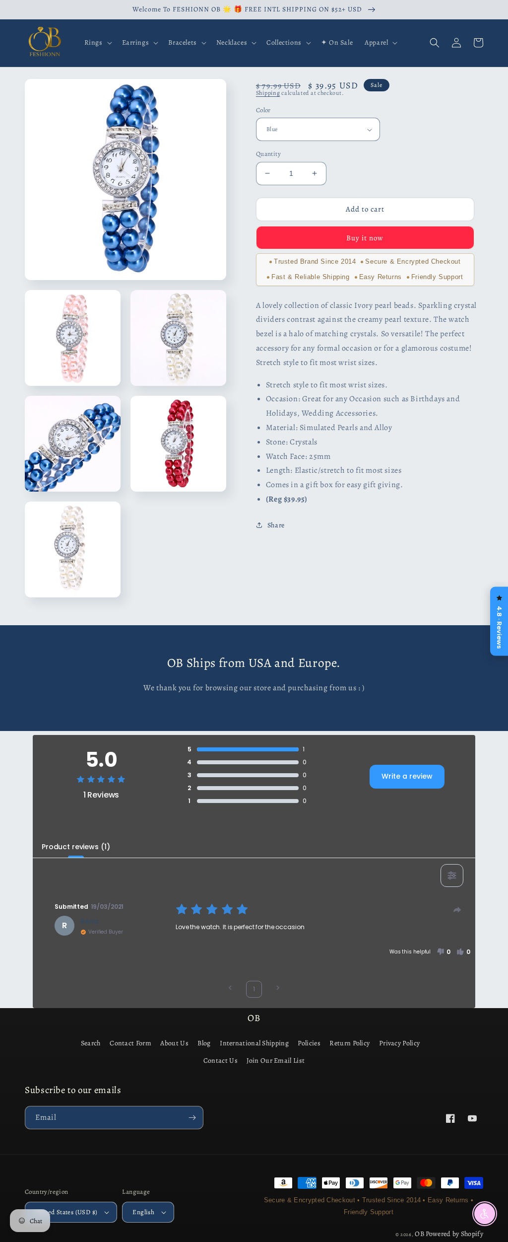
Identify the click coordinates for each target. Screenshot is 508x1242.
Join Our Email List (276, 1060)
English (143, 1212)
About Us (174, 1043)
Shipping (268, 93)
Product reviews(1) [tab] (76, 847)
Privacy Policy (399, 1043)
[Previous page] (230, 989)
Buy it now (364, 238)
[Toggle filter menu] (452, 875)
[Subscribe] (192, 1117)
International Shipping (254, 1043)
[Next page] (278, 989)
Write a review (407, 776)
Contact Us (220, 1060)
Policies (309, 1043)
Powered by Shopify (454, 1234)
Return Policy (349, 1043)
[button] (97, 42)
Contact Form (130, 1043)
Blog (203, 1043)
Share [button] (276, 525)
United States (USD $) (66, 1212)
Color (263, 110)
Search (91, 1043)
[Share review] (457, 910)
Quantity (268, 153)
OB (419, 1234)
